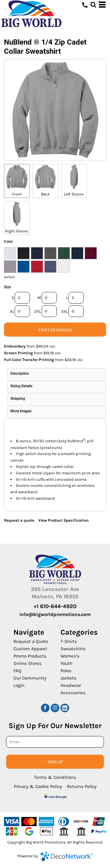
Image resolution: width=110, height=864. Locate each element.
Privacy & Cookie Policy (38, 786)
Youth (66, 663)
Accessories (73, 692)
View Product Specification (63, 520)
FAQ (17, 670)
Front (17, 194)
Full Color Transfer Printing (29, 359)
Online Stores (27, 663)
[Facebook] (45, 708)
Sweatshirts (73, 648)
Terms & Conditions (55, 777)
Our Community (29, 678)
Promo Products (29, 656)
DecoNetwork (66, 856)
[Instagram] (55, 708)
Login (18, 685)
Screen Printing (18, 353)
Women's (70, 656)
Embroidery (15, 346)
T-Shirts (69, 641)
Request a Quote (30, 641)
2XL (37, 311)
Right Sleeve (16, 231)
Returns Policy (82, 786)
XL (12, 311)
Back (45, 194)
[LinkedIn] (65, 708)
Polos (66, 670)
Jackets (68, 678)
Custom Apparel (30, 648)
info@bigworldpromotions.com (55, 614)
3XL (64, 311)
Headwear (71, 685)
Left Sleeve (74, 194)
